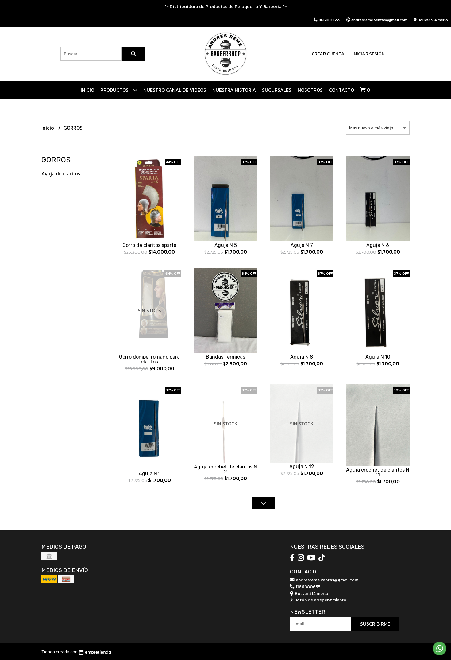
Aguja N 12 (301, 466)
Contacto (341, 90)
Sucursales (276, 90)
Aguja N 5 (225, 245)
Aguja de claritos (60, 173)
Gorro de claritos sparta (149, 245)
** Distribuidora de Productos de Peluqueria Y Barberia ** (225, 6)
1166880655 (308, 586)
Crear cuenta (328, 53)
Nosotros (310, 90)
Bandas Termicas (225, 357)
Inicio (87, 90)
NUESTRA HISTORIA (234, 90)
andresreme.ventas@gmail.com (326, 580)
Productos (115, 90)
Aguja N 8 (301, 357)
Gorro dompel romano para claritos (149, 359)
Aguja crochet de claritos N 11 (377, 472)
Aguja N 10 (377, 357)
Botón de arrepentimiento (319, 599)
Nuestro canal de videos (174, 90)
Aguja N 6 (377, 245)
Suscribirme (375, 623)
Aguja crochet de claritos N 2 (225, 469)
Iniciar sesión (369, 53)
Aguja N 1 (149, 473)
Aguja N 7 (302, 245)
